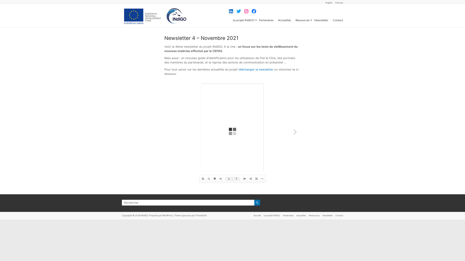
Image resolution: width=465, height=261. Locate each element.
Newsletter (321, 20)
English (329, 3)
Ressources (303, 20)
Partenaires (266, 20)
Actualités (284, 20)
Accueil (257, 215)
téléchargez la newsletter (255, 69)
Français (339, 3)
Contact (338, 20)
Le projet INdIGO (243, 20)
